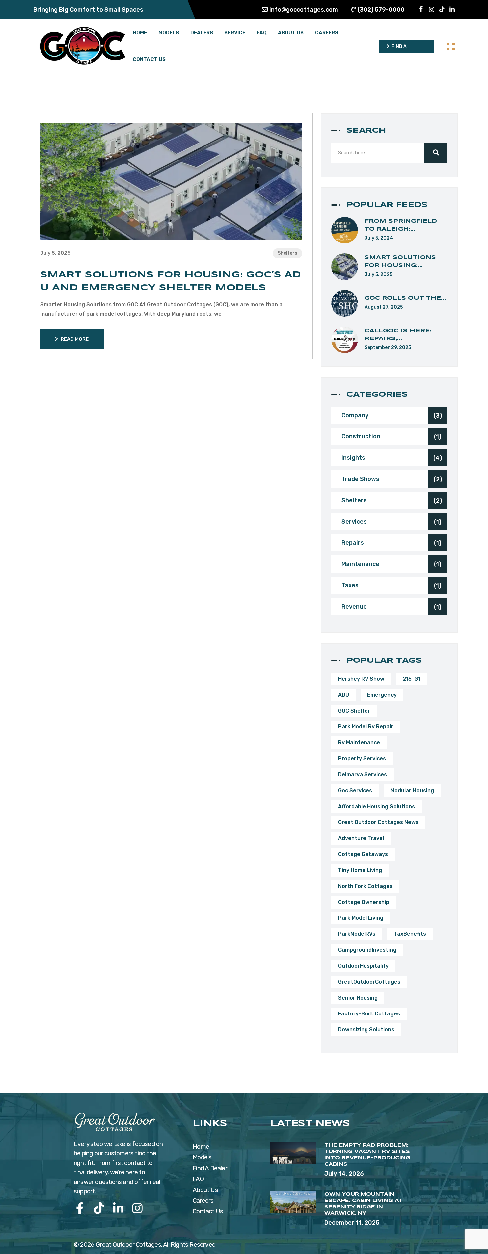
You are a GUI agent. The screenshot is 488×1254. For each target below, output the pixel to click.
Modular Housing (412, 790)
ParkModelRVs (356, 934)
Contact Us (149, 59)
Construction (391, 436)
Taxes (391, 585)
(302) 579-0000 (381, 9)
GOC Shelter (354, 711)
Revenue (391, 607)
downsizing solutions (366, 1029)
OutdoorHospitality (363, 966)
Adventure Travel (361, 838)
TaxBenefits (410, 934)
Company (391, 415)
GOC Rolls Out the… (405, 298)
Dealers (201, 33)
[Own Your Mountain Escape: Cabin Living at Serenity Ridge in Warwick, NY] (293, 1202)
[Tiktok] (99, 1208)
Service (234, 33)
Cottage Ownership (363, 902)
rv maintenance (359, 742)
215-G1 (411, 679)
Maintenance (391, 564)
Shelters (287, 253)
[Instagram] (137, 1208)
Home (140, 33)
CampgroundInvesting (367, 950)
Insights (391, 458)
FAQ (262, 33)
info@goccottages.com (303, 9)
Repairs (391, 543)
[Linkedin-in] (118, 1208)
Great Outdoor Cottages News (378, 822)
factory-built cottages (369, 1014)
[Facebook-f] (80, 1208)
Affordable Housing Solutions (376, 806)
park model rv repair (365, 726)
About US (291, 33)
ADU (343, 695)
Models (168, 33)
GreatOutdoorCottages (369, 982)
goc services (355, 790)
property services (362, 758)
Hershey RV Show (361, 679)
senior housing (358, 998)
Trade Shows (391, 479)
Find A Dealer (210, 1168)
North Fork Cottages (365, 886)
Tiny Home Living (360, 870)
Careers (326, 33)
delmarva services (362, 774)
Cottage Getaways (363, 854)
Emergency (382, 695)
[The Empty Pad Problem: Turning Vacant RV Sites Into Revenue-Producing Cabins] (293, 1153)
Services (391, 522)
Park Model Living (360, 918)
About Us (205, 1190)
